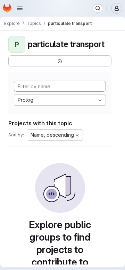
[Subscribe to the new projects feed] (59, 60)
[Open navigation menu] (19, 8)
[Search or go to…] (98, 8)
